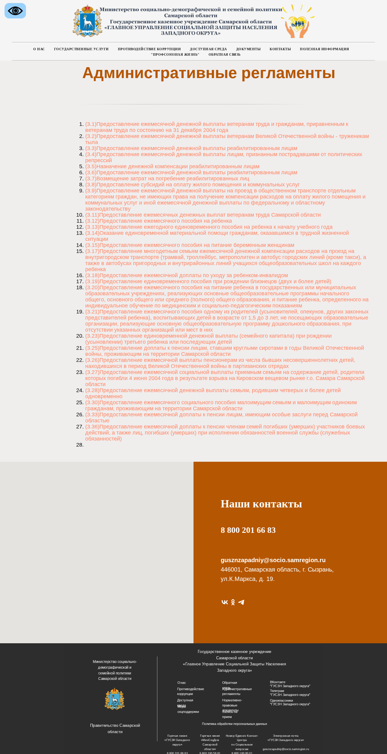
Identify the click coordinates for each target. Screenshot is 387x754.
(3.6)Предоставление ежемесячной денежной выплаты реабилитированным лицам (191, 172)
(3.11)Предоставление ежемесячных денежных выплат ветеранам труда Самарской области (203, 215)
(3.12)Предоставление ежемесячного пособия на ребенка (158, 221)
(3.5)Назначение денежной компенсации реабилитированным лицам (172, 166)
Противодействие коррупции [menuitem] (149, 49)
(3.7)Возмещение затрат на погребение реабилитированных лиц (167, 178)
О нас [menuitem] (39, 49)
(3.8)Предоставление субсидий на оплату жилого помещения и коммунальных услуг (192, 185)
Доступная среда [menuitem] (208, 49)
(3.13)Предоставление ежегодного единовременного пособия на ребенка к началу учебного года (209, 227)
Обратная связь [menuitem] (225, 54)
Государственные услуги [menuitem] (81, 49)
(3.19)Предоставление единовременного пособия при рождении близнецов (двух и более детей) (208, 281)
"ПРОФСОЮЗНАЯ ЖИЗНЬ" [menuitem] (175, 54)
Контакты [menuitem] (280, 49)
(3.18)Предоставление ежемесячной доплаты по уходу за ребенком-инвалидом (186, 275)
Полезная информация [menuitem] (324, 49)
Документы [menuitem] (248, 49)
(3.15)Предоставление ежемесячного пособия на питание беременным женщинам (189, 245)
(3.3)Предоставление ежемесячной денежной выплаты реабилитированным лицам (191, 148)
